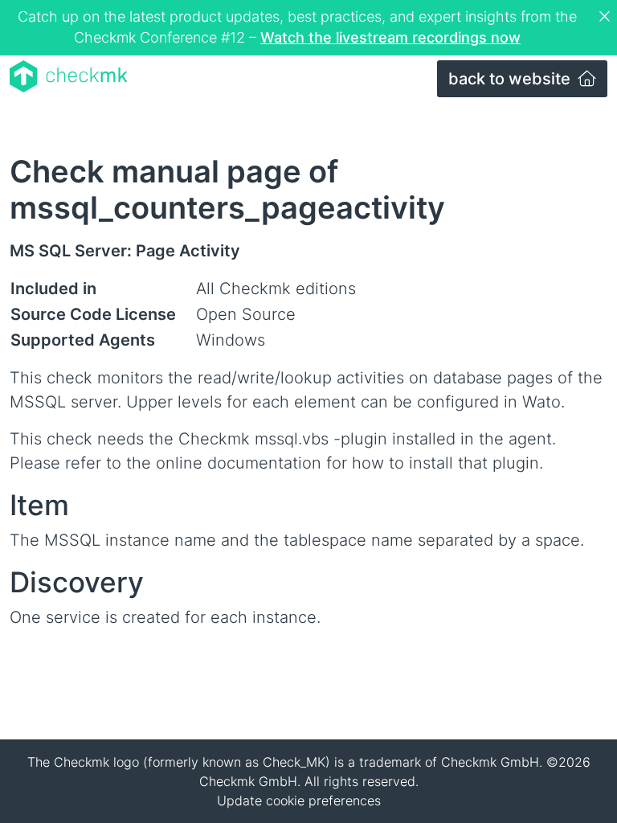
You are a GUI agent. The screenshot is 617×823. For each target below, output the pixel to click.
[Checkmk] (69, 76)
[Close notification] (606, 16)
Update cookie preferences (299, 800)
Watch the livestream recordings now (390, 37)
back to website (511, 78)
